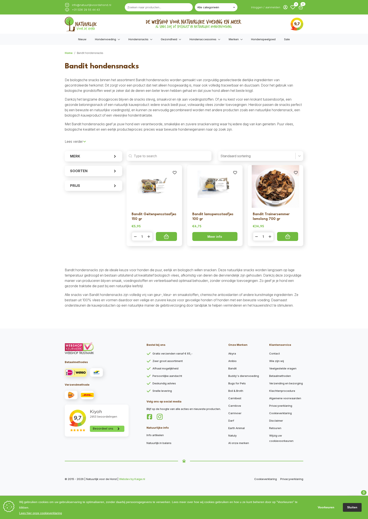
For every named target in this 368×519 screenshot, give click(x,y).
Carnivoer (235, 413)
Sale (287, 39)
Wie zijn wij (276, 361)
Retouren (275, 428)
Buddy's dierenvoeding (243, 376)
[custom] (149, 417)
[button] (292, 7)
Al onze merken (238, 443)
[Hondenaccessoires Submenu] (220, 39)
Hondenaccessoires (203, 39)
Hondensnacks (138, 39)
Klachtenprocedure (282, 390)
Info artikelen (155, 435)
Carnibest (234, 398)
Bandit (232, 368)
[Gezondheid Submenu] (181, 39)
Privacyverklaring (280, 405)
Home (69, 53)
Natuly (232, 435)
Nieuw (82, 39)
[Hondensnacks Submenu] (152, 39)
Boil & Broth (235, 390)
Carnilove (234, 405)
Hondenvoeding (105, 39)
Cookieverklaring (280, 413)
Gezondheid (169, 39)
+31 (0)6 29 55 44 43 (86, 9)
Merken (234, 39)
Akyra (232, 353)
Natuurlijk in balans (159, 443)
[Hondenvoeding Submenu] (120, 39)
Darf (231, 420)
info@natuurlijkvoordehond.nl (91, 5)
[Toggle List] (299, 156)
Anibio (232, 361)
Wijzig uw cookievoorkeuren (281, 438)
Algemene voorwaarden (285, 398)
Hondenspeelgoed (263, 39)
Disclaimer (276, 420)
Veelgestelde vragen (282, 368)
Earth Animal (236, 428)
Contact (274, 353)
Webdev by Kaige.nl (132, 479)
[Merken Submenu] (243, 39)
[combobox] (256, 156)
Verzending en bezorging (286, 383)
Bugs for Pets (237, 383)
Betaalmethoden (280, 376)
